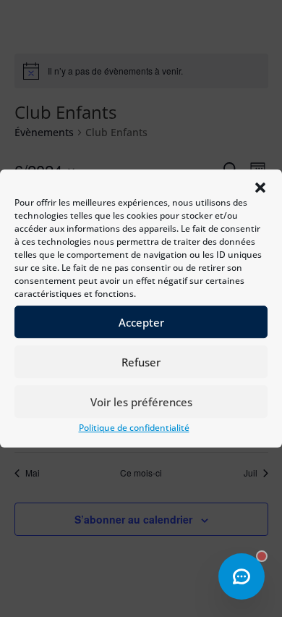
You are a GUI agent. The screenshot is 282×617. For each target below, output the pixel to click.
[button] (260, 187)
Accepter (141, 322)
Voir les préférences (141, 402)
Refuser (141, 362)
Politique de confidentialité (134, 427)
